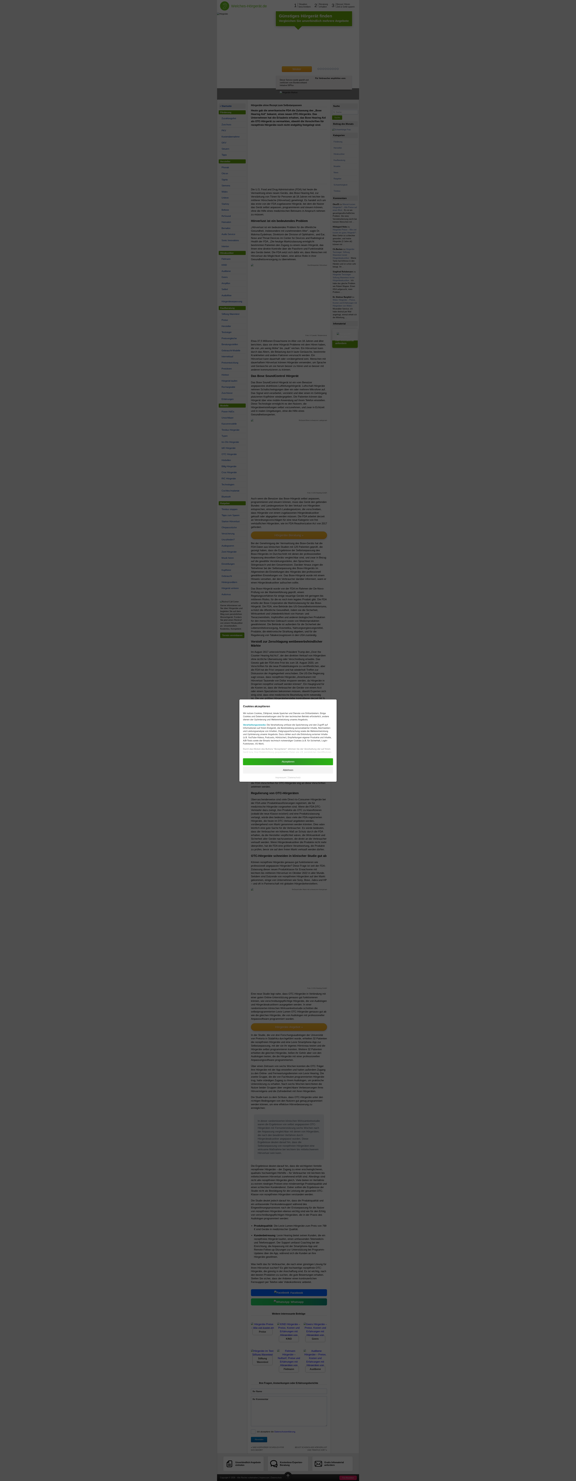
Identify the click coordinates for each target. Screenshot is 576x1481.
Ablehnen (288, 770)
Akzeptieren (288, 761)
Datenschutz (294, 777)
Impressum (280, 777)
